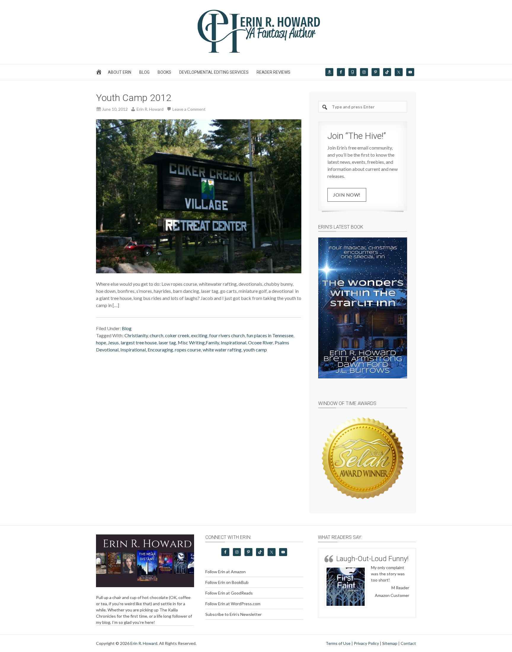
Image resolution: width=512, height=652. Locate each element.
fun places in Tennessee (270, 335)
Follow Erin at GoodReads (229, 592)
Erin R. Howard (143, 643)
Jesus (113, 342)
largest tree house (139, 342)
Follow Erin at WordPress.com (232, 603)
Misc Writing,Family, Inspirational (212, 342)
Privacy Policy (366, 643)
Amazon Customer (392, 595)
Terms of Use (338, 643)
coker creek (177, 335)
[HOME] (99, 73)
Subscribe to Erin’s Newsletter (233, 614)
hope (101, 342)
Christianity (136, 335)
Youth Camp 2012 (133, 97)
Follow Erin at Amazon (225, 571)
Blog (127, 328)
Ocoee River (260, 342)
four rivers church (227, 335)
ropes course (188, 349)
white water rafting (222, 349)
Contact (408, 643)
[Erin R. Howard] (256, 51)
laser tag (167, 342)
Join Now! (347, 194)
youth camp (255, 349)
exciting (199, 335)
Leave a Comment (189, 109)
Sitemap (389, 643)
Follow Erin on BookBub (227, 582)
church (156, 335)
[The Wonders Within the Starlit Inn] (362, 307)
